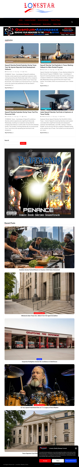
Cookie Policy (57, 464)
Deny (57, 460)
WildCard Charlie (46, 116)
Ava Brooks (9, 116)
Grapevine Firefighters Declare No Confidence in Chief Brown (39, 361)
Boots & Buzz (47, 24)
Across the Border (43, 20)
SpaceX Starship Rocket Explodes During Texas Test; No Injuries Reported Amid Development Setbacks (20, 67)
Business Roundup (23, 24)
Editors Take (57, 24)
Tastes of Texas (55, 20)
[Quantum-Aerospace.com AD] (39, 31)
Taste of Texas (39, 267)
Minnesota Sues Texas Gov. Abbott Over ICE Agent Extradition (39, 315)
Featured (39, 359)
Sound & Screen (36, 24)
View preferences (71, 460)
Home (20, 20)
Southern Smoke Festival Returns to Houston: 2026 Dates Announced (39, 270)
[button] (76, 448)
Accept (45, 460)
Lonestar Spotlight (30, 20)
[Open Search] (72, 22)
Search (7, 140)
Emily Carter (9, 71)
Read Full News (8, 88)
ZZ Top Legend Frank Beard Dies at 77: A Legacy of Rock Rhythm (39, 407)
